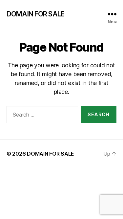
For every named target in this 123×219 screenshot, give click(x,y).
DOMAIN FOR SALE (35, 14)
